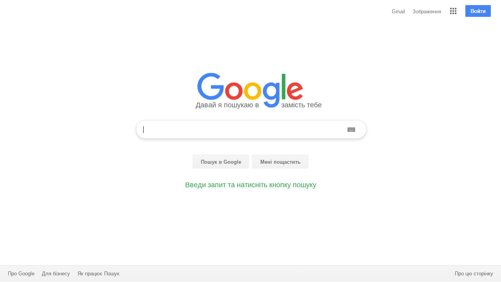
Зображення (427, 11)
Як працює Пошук (98, 274)
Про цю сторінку (474, 274)
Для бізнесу (56, 274)
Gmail (398, 11)
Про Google (21, 274)
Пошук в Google (221, 162)
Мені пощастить (280, 162)
